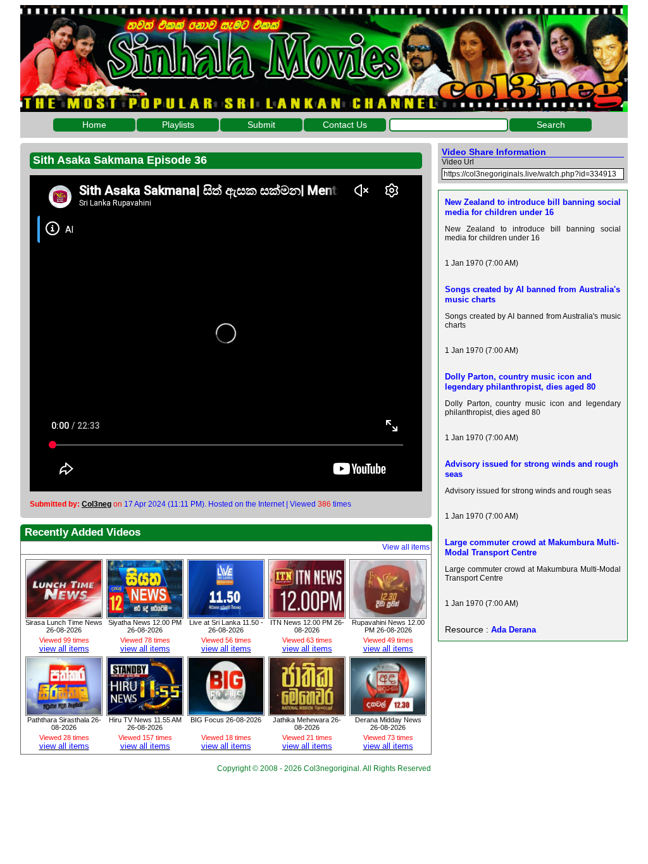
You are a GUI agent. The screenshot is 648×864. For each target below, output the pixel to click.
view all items (64, 648)
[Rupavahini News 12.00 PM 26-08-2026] (388, 614)
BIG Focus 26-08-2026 (225, 720)
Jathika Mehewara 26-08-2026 (307, 723)
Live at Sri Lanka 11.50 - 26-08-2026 (226, 626)
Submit (261, 125)
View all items (406, 547)
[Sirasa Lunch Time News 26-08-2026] (64, 614)
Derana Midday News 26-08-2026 (388, 723)
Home (94, 125)
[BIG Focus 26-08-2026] (226, 712)
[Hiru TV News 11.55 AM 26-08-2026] (145, 712)
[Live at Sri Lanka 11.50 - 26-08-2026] (226, 614)
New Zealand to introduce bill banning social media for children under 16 (533, 207)
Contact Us (345, 125)
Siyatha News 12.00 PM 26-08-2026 (145, 626)
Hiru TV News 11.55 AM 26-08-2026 (145, 723)
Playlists (178, 125)
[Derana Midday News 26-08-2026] (388, 712)
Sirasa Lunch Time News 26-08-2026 (64, 626)
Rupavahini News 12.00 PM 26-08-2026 (388, 626)
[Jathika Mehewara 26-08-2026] (307, 712)
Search (551, 125)
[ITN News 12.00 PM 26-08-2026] (307, 614)
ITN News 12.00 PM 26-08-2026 (307, 626)
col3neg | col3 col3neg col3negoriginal (324, 58)
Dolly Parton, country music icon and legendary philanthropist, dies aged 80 (520, 382)
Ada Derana (513, 629)
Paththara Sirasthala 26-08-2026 (64, 723)
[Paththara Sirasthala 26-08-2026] (64, 712)
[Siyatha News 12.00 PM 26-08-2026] (145, 614)
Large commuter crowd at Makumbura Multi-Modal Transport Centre (532, 547)
